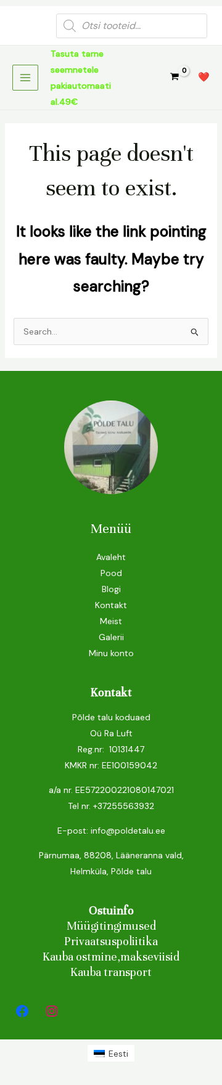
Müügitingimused (111, 926)
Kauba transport (111, 972)
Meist (111, 621)
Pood (111, 573)
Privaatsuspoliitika (111, 941)
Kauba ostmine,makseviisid (111, 956)
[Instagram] (51, 1011)
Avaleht (111, 557)
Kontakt (111, 605)
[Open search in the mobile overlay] (131, 26)
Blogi (111, 589)
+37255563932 (123, 805)
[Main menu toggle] (25, 78)
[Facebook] (22, 1011)
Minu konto (111, 653)
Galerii (111, 637)
